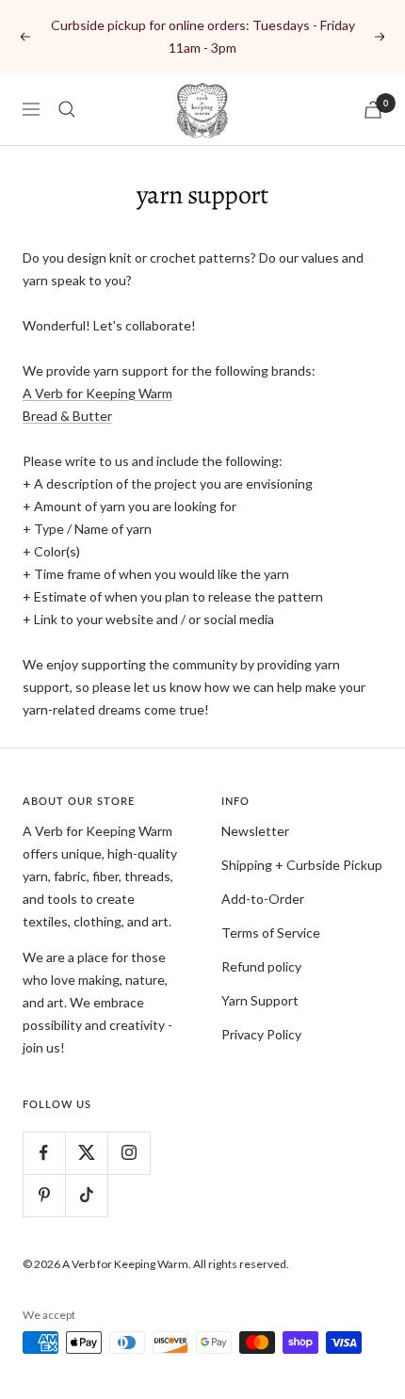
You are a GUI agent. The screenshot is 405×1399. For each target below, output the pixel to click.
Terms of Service (270, 933)
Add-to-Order (262, 899)
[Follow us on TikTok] (86, 1195)
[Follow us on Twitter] (86, 1153)
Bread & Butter (67, 416)
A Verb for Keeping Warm (97, 393)
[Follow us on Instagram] (128, 1153)
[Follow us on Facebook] (44, 1153)
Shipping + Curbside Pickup (301, 865)
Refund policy (261, 966)
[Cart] (373, 110)
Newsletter (255, 831)
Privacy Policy (261, 1034)
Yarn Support (260, 1000)
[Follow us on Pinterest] (44, 1195)
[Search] (66, 109)
